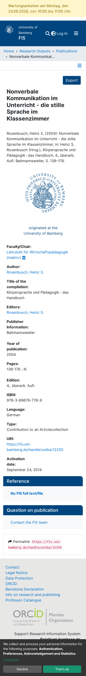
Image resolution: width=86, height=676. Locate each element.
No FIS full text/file (27, 493)
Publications (66, 51)
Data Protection (19, 578)
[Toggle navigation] (76, 33)
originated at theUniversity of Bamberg (43, 230)
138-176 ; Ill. (17, 369)
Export (72, 80)
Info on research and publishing (33, 594)
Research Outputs (35, 51)
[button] (53, 33)
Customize (11, 660)
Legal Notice (17, 572)
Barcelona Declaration (25, 589)
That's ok (62, 669)
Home (9, 51)
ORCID (11, 583)
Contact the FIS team (29, 522)
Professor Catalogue (23, 600)
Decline (22, 669)
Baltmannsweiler (21, 332)
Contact (12, 567)
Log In (62, 33)
